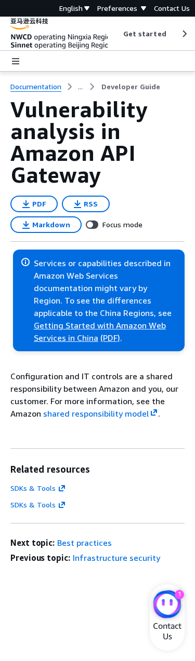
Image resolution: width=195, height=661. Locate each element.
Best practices (84, 543)
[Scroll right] (183, 33)
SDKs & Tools (33, 488)
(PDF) (110, 338)
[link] (130, 86)
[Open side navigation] (15, 61)
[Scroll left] (115, 33)
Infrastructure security (116, 558)
